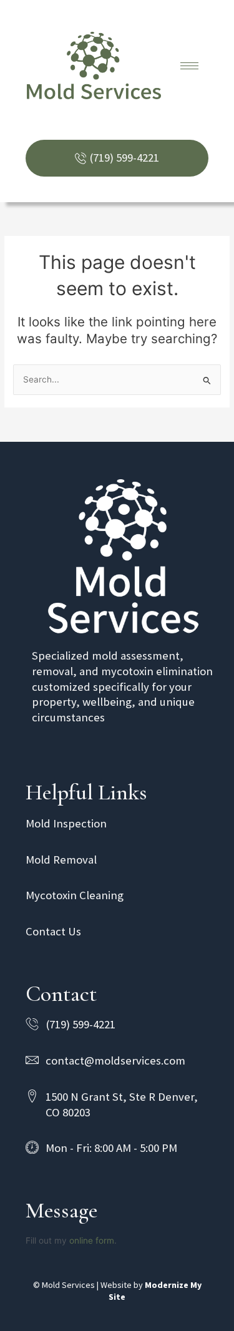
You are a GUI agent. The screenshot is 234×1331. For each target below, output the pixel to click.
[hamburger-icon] (189, 65)
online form (91, 1241)
